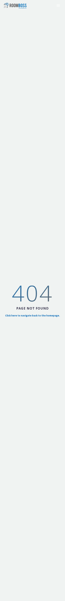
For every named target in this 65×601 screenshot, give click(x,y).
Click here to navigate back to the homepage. (32, 315)
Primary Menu (58, 5)
